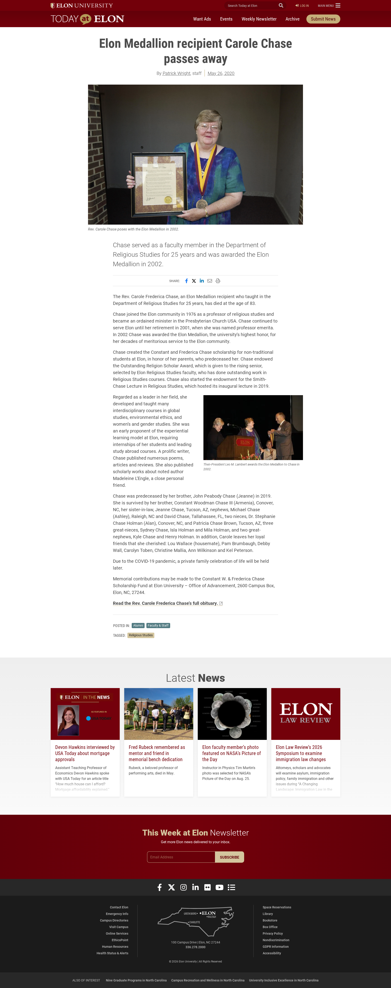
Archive (293, 19)
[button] (329, 5)
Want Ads (202, 19)
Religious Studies (141, 635)
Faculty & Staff (158, 625)
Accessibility (272, 953)
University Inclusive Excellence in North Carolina (284, 980)
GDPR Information (276, 946)
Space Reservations (277, 907)
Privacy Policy (273, 933)
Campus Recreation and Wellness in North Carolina (208, 980)
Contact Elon (119, 907)
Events (226, 19)
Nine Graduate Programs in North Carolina (136, 980)
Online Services (117, 933)
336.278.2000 (195, 947)
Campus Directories (114, 920)
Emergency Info (117, 914)
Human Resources (115, 946)
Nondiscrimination (276, 940)
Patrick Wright (176, 73)
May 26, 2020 (221, 73)
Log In (304, 5)
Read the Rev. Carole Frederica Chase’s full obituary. (165, 603)
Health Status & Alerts (112, 953)
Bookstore (270, 920)
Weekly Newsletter (259, 19)
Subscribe (229, 857)
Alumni (138, 625)
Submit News (323, 19)
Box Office (270, 927)
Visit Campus (118, 927)
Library (268, 914)
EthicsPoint (120, 940)
